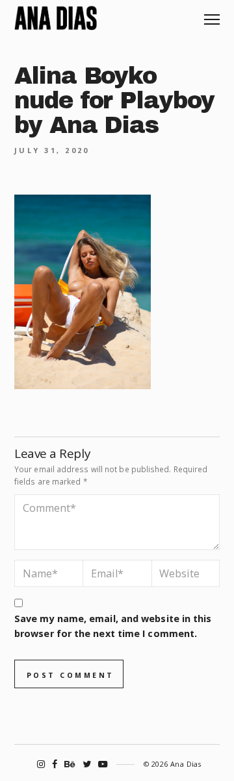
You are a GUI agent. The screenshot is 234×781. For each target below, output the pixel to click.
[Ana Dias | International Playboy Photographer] (55, 18)
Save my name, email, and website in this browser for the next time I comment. (112, 626)
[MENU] (212, 14)
